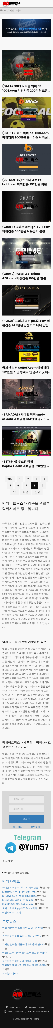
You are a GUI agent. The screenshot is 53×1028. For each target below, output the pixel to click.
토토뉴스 (9, 921)
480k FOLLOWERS (36, 1007)
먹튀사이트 (11, 881)
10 (14, 492)
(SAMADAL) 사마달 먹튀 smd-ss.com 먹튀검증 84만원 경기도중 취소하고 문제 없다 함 (25, 418)
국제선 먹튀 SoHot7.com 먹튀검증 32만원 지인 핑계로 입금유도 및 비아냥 (25, 372)
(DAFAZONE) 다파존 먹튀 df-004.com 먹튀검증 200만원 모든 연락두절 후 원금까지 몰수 (25, 90)
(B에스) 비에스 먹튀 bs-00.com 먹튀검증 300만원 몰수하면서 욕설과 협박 (26, 137)
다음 (25, 492)
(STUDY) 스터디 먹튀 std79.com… (19, 895)
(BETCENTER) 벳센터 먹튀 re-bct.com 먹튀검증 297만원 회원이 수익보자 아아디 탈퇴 (26, 184)
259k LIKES (15, 1007)
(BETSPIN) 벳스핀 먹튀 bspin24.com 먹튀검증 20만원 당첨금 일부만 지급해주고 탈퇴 (25, 466)
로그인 (26, 819)
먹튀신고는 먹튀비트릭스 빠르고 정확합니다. (25, 952)
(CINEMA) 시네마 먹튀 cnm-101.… (19, 891)
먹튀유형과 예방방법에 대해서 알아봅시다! (24, 965)
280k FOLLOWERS (15, 1012)
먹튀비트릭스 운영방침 (17, 872)
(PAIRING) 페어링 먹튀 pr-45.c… (18, 904)
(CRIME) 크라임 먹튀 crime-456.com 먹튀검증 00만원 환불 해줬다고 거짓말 (26, 278)
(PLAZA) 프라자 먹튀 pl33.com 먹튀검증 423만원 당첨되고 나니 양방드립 (26, 325)
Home (3, 10)
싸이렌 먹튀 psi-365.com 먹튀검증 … (21, 887)
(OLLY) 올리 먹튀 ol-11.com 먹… (18, 900)
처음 (10, 479)
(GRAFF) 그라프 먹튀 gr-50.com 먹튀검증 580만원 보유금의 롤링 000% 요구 (26, 231)
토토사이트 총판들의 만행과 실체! (20, 961)
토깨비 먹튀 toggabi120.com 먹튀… (20, 908)
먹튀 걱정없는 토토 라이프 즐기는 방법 (22, 927)
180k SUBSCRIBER (41, 1012)
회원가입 (17, 827)
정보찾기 (35, 827)
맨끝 (37, 492)
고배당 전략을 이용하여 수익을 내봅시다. (23, 944)
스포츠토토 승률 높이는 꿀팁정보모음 (22, 936)
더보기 (11, 912)
